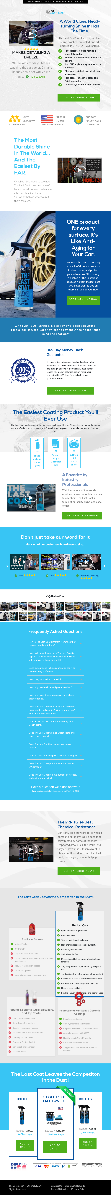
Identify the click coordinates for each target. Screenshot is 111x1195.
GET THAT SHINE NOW (78, 97)
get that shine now (83, 299)
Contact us (56, 1186)
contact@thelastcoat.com (51, 791)
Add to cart (25, 1145)
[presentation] (7, 566)
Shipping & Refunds (75, 1186)
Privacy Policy (78, 1189)
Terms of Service (59, 1189)
